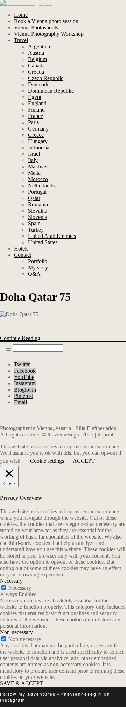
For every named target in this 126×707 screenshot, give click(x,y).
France (35, 116)
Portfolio (37, 261)
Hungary (38, 141)
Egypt (34, 97)
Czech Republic (45, 78)
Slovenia (37, 217)
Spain (34, 223)
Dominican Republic (51, 91)
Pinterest (23, 396)
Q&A (34, 274)
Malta (34, 173)
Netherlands (41, 185)
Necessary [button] (11, 581)
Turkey (36, 230)
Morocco (38, 179)
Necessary (19, 588)
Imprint (105, 435)
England (37, 103)
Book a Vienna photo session (46, 21)
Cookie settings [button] (47, 461)
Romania (38, 204)
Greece (36, 135)
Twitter (22, 364)
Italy (33, 160)
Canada (36, 65)
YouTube (24, 377)
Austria (36, 53)
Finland (36, 110)
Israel (34, 154)
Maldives (38, 166)
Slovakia (37, 211)
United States (42, 242)
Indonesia (38, 148)
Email (20, 402)
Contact (22, 255)
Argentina (39, 46)
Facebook (25, 371)
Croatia (36, 72)
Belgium (37, 59)
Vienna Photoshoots (36, 28)
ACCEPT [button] (84, 461)
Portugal (37, 192)
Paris (33, 122)
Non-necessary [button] (16, 632)
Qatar (34, 198)
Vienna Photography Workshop (49, 34)
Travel (21, 40)
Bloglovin (25, 390)
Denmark (38, 84)
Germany (38, 129)
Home (21, 15)
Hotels (21, 249)
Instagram (25, 383)
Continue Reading (20, 338)
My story (38, 268)
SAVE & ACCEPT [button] (21, 683)
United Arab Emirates (52, 236)
